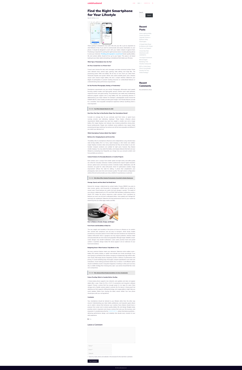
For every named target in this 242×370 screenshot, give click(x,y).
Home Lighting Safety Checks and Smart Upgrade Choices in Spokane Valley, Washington (145, 37)
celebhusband (95, 3)
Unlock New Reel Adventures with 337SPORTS (144, 53)
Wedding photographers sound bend (111, 54)
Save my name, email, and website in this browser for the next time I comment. (111, 356)
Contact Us (147, 3)
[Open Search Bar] (152, 3)
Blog (139, 3)
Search (141, 12)
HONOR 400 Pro (113, 311)
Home (134, 3)
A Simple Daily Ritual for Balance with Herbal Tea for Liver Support (146, 46)
